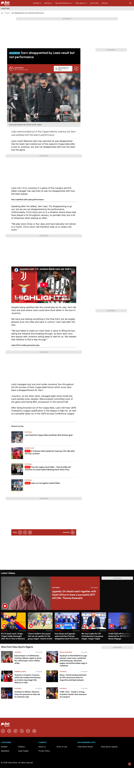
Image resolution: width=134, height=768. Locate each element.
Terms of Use (61, 747)
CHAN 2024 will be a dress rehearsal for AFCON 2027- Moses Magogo (120, 636)
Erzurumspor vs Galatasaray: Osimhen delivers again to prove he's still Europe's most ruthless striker (28, 659)
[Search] (130, 3)
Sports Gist (94, 3)
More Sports (80, 3)
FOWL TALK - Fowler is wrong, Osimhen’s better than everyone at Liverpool (73, 694)
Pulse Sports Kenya (85, 747)
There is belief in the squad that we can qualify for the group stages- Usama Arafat (40, 636)
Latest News (5, 8)
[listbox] (67, 627)
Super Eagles (23, 751)
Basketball (5, 751)
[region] (67, 627)
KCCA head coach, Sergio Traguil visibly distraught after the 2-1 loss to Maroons (13, 636)
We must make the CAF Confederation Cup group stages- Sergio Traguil (92, 636)
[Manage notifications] (129, 764)
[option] (13, 627)
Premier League (20, 671)
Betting (47, 3)
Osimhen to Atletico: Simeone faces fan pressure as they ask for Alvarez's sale (27, 694)
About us (42, 747)
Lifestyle (104, 3)
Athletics (21, 747)
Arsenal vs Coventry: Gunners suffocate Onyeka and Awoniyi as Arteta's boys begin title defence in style (27, 679)
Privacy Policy (44, 751)
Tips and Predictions (62, 3)
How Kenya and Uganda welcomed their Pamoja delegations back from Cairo (67, 636)
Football (36, 3)
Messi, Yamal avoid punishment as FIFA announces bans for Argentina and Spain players (73, 677)
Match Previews (66, 652)
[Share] (76, 69)
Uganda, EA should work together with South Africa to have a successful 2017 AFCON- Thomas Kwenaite (74, 595)
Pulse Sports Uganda (109, 747)
